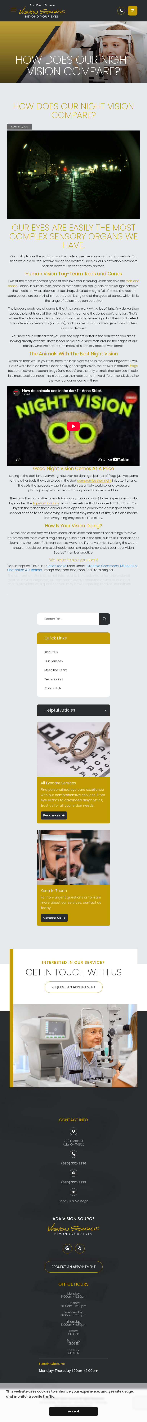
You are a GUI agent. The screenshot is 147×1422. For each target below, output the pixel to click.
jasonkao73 (57, 566)
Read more (51, 815)
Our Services (53, 661)
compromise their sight (94, 480)
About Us (51, 652)
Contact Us (52, 688)
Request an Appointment (73, 987)
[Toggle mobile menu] (13, 10)
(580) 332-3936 (73, 1163)
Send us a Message (73, 1201)
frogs (134, 366)
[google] (67, 1248)
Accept (73, 1411)
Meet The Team (56, 670)
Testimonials (53, 679)
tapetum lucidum (46, 503)
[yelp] (80, 1248)
